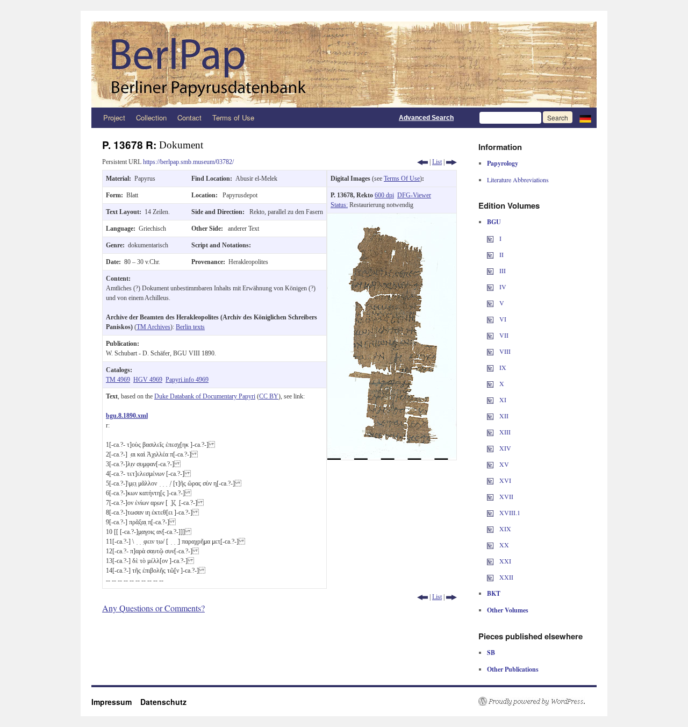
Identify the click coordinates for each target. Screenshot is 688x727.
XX (503, 544)
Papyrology (502, 163)
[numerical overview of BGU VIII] (490, 351)
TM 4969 (118, 379)
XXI (504, 561)
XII (503, 415)
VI (502, 319)
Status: (339, 205)
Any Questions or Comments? (153, 608)
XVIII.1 (509, 512)
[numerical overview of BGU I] (490, 238)
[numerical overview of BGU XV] (490, 464)
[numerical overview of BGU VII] (490, 335)
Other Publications (513, 669)
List (437, 162)
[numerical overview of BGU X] (490, 383)
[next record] (451, 162)
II (501, 254)
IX (502, 367)
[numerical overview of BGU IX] (490, 367)
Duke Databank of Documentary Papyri (204, 396)
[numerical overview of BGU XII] (490, 415)
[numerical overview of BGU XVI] (490, 480)
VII (503, 335)
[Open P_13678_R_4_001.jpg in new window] (391, 218)
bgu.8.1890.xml (127, 415)
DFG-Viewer (414, 195)
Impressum (115, 701)
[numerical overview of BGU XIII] (490, 431)
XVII (505, 496)
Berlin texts (190, 327)
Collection (151, 117)
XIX (504, 528)
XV (503, 464)
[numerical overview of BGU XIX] (490, 528)
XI (502, 399)
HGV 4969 (147, 379)
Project (114, 117)
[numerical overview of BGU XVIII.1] (490, 512)
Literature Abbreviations (518, 179)
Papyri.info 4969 (187, 379)
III (502, 270)
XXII (505, 577)
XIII (504, 431)
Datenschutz (163, 701)
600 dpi (384, 195)
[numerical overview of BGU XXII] (490, 577)
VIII (504, 351)
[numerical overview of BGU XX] (490, 544)
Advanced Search (426, 118)
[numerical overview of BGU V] (490, 302)
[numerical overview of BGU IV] (490, 286)
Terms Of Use (402, 178)
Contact (189, 117)
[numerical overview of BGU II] (490, 254)
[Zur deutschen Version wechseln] (585, 117)
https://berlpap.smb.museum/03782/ (188, 162)
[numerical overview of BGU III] (490, 270)
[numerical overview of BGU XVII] (490, 496)
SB (491, 652)
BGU (494, 221)
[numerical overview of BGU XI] (490, 399)
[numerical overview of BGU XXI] (490, 561)
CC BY (268, 396)
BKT (493, 593)
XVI (504, 480)
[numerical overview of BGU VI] (490, 319)
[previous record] (422, 162)
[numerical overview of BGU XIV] (490, 448)
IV (502, 286)
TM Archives (153, 327)
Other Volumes (507, 610)
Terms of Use (233, 117)
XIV (504, 448)
